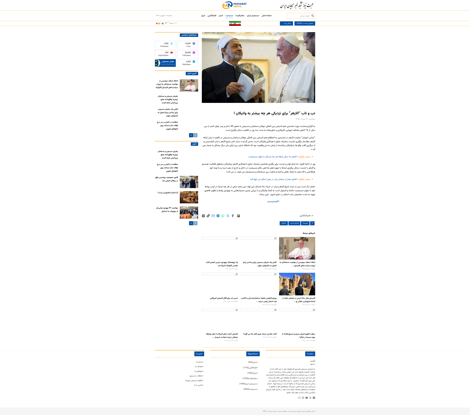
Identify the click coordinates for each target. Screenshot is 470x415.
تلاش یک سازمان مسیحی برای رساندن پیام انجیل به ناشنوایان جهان (168, 112)
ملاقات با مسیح (196, 375)
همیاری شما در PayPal (305, 23)
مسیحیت (229, 15)
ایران (203, 15)
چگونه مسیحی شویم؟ (193, 380)
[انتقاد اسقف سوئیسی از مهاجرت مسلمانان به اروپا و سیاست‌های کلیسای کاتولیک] (189, 85)
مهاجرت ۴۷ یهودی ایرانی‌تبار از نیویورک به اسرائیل (167, 210)
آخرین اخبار (191, 73)
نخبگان (283, 223)
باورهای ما (198, 371)
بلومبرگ (305, 223)
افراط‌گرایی (211, 15)
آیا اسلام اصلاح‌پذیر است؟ (168, 192)
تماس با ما (198, 385)
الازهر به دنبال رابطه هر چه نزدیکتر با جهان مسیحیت (272, 156)
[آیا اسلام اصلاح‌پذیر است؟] (189, 197)
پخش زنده (287, 23)
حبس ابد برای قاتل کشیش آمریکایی (224, 298)
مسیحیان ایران (253, 15)
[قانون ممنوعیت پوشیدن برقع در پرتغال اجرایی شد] (189, 182)
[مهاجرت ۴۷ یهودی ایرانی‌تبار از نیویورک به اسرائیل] (189, 212)
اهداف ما (198, 366)
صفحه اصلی (266, 15)
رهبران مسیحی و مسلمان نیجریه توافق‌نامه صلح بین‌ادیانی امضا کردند (168, 99)
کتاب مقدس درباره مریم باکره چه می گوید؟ (260, 334)
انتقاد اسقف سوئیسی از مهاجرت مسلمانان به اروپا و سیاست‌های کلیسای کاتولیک (167, 84)
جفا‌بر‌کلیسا (239, 15)
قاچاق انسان (294, 223)
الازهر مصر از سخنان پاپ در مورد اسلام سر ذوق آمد (273, 179)
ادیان (221, 15)
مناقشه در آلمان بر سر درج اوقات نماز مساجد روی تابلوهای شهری (167, 125)
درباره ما (199, 362)
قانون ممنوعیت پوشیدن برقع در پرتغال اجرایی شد (166, 179)
